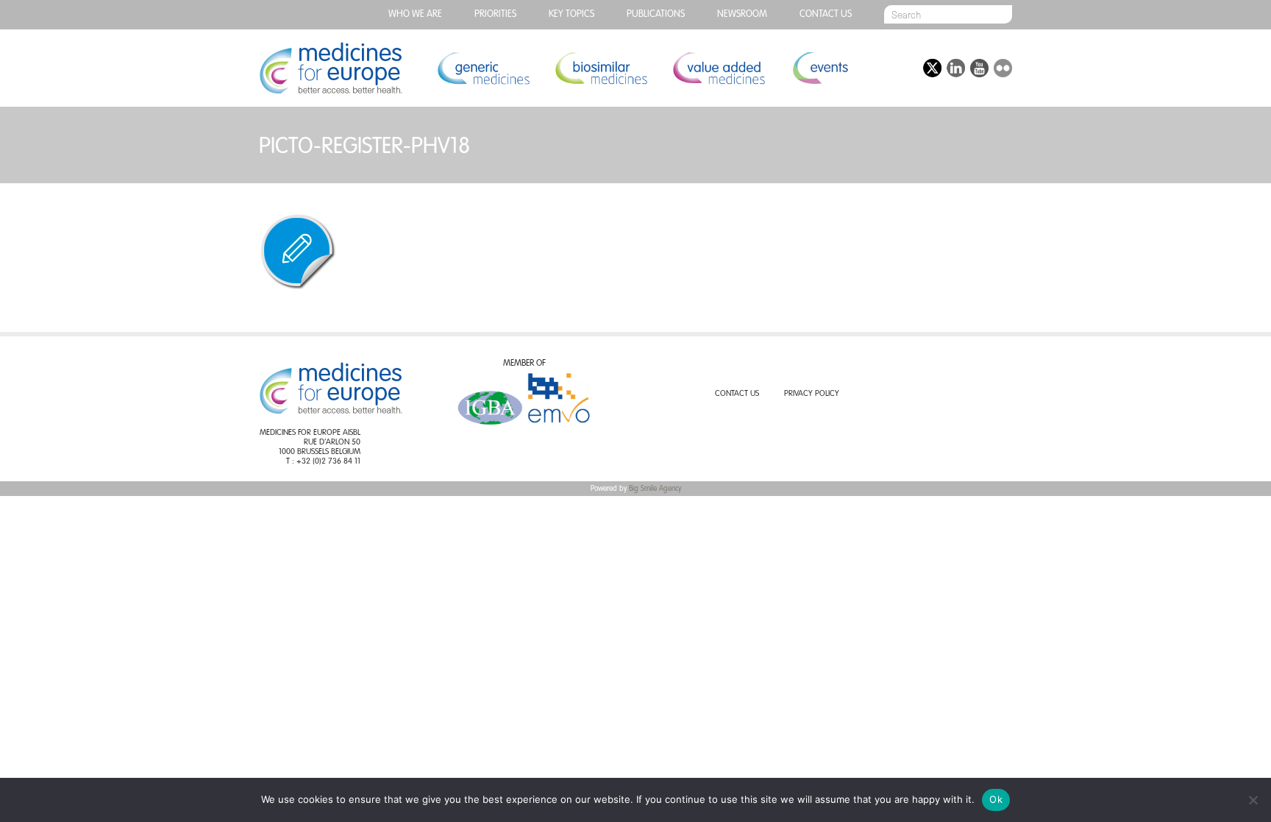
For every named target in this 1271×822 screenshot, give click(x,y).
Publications (656, 14)
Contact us (826, 14)
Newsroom (742, 14)
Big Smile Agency (655, 488)
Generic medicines (483, 68)
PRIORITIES (495, 14)
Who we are (415, 14)
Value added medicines (718, 68)
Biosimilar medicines (601, 68)
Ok (996, 799)
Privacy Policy (811, 394)
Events (819, 68)
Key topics (571, 14)
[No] (1252, 800)
